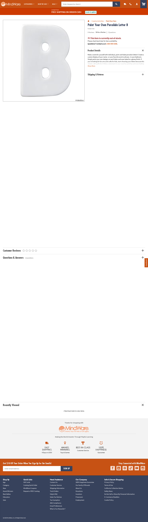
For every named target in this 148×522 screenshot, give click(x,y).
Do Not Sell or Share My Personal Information (119, 494)
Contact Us (53, 482)
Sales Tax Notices (56, 497)
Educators (6, 497)
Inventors (79, 494)
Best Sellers (7, 494)
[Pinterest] (125, 468)
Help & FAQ (53, 494)
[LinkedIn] (118, 468)
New (4, 488)
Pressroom (79, 497)
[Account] (136, 4)
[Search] (116, 4)
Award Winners (8, 491)
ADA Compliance (55, 503)
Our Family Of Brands (83, 485)
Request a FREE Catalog (31, 491)
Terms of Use (108, 485)
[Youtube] (137, 468)
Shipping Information (57, 488)
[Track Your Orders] (125, 4)
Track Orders (54, 491)
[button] (43, 60)
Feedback (146, 262)
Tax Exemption (55, 500)
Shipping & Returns (96, 74)
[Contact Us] (130, 4)
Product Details (94, 50)
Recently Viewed (11, 405)
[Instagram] (143, 468)
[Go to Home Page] (88, 21)
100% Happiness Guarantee (85, 482)
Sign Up (66, 469)
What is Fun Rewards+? (57, 509)
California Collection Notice (113, 488)
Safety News (108, 491)
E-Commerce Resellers (111, 497)
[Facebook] (112, 468)
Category (6, 485)
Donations (79, 491)
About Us (79, 488)
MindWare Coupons (30, 488)
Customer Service (56, 485)
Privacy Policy (109, 482)
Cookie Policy (109, 500)
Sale (4, 500)
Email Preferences (56, 506)
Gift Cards (26, 482)
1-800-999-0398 (111, 44)
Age (4, 482)
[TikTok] (130, 468)
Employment (80, 500)
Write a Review (101, 32)
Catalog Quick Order (30, 485)
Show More (91, 66)
